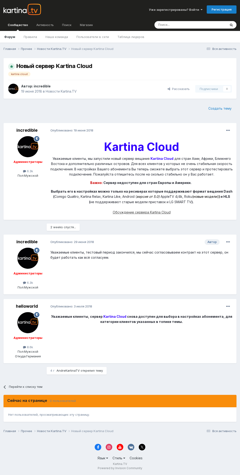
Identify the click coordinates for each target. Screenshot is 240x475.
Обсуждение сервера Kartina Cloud (142, 212)
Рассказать (180, 89)
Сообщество (18, 25)
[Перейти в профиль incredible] (13, 89)
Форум (9, 37)
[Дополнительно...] (228, 130)
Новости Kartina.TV (61, 91)
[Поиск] (231, 25)
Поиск (66, 25)
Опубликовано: (71, 130)
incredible (42, 86)
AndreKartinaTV (68, 370)
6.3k (29, 171)
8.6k (29, 347)
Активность (45, 25)
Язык (102, 458)
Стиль (117, 458)
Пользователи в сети (92, 37)
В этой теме (211, 24)
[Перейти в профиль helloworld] (27, 322)
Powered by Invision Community (120, 468)
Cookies (136, 458)
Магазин (86, 25)
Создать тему (220, 108)
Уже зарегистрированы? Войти (175, 9)
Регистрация (222, 9)
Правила (30, 37)
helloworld (27, 306)
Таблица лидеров (130, 37)
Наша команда (56, 37)
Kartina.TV (120, 464)
